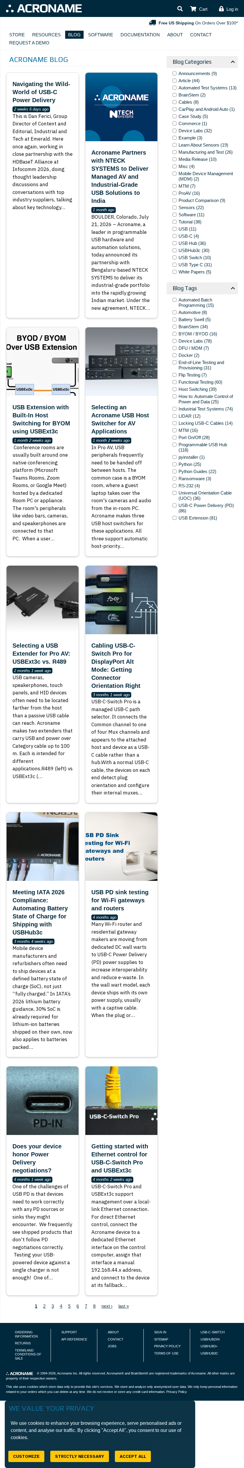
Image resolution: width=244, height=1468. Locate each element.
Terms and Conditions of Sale (28, 1354)
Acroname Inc (67, 1373)
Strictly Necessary (79, 1456)
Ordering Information (26, 1334)
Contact (201, 34)
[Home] (44, 8)
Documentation (140, 34)
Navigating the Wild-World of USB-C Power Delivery (41, 92)
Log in (232, 9)
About (175, 34)
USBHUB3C (209, 1353)
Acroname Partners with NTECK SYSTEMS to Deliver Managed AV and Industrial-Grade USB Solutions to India (119, 176)
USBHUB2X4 (210, 1339)
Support (69, 1332)
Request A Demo (29, 42)
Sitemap (161, 1339)
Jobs (112, 1346)
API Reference (74, 1339)
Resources (46, 34)
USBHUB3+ (209, 1346)
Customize (26, 1456)
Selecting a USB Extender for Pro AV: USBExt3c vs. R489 (41, 653)
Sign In (160, 1332)
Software (100, 34)
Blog (74, 34)
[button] (180, 9)
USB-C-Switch (213, 1332)
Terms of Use (166, 1353)
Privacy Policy (167, 1346)
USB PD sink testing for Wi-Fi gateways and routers (119, 900)
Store (17, 34)
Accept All (133, 1456)
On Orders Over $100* (198, 23)
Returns (23, 1343)
